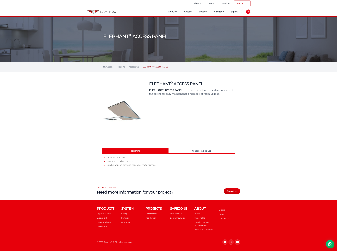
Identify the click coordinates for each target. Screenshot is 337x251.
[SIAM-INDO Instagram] (231, 242)
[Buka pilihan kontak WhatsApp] (330, 244)
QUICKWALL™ (127, 222)
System (188, 11)
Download (225, 3)
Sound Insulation (177, 218)
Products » (121, 67)
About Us (198, 3)
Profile (197, 214)
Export (234, 11)
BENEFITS (135, 151)
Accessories (102, 226)
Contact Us (242, 3)
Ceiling (124, 214)
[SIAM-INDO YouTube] (237, 242)
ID (243, 12)
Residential (151, 218)
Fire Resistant (176, 214)
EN (248, 12)
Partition (125, 218)
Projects (203, 11)
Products (172, 11)
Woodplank (102, 218)
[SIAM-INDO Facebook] (224, 242)
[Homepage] (101, 12)
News (211, 3)
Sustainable (199, 218)
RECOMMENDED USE (201, 151)
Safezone (219, 11)
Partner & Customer (203, 230)
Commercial (151, 214)
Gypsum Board (104, 214)
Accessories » (135, 67)
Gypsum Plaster (104, 222)
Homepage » (109, 67)
